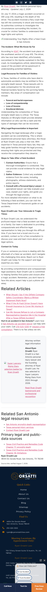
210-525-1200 (22, 326)
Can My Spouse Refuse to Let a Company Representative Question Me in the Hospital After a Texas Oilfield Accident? (26, 315)
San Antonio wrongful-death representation (26, 424)
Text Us (23, 586)
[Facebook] (16, 2)
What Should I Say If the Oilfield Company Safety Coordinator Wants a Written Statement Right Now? (25, 297)
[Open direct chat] (40, 560)
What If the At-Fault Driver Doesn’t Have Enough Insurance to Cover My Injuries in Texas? (24, 306)
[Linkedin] (30, 2)
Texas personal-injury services (20, 427)
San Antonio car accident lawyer (18, 324)
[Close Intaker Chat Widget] (44, 560)
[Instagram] (21, 2)
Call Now (8, 586)
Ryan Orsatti (9, 6)
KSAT (16, 51)
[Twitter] (26, 2)
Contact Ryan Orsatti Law (18, 430)
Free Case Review (39, 587)
